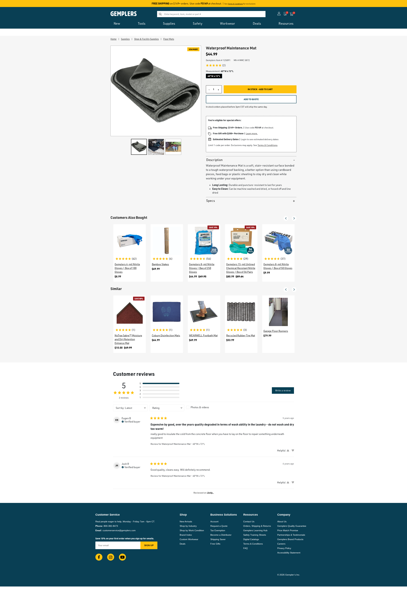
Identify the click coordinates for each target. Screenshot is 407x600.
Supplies (125, 39)
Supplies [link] (169, 23)
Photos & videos (200, 407)
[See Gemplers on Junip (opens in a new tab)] (210, 492)
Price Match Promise (287, 530)
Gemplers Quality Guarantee (291, 526)
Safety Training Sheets (254, 535)
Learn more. (252, 133)
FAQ (245, 548)
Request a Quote (219, 526)
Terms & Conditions (235, 4)
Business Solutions (223, 514)
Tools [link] (141, 23)
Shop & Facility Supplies (146, 39)
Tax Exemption (217, 530)
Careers (281, 543)
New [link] (117, 23)
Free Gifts (215, 543)
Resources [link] (286, 23)
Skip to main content (14, 4)
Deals (182, 543)
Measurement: (220, 71)
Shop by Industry (188, 526)
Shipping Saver (218, 539)
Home (113, 39)
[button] (285, 218)
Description (214, 160)
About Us (281, 521)
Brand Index (186, 535)
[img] (131, 421)
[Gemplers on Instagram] (110, 557)
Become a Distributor (220, 535)
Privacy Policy (284, 548)
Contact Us (248, 521)
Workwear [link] (227, 23)
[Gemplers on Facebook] (98, 557)
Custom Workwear (189, 539)
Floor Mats (168, 39)
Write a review (283, 390)
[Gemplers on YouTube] (122, 557)
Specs (210, 201)
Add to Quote (251, 99)
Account (214, 521)
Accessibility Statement (288, 552)
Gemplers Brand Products (290, 539)
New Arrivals (186, 521)
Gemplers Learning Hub (255, 530)
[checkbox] (203, 407)
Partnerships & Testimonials (291, 535)
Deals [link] (257, 23)
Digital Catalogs (251, 539)
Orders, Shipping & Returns (257, 526)
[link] (216, 65)
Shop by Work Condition (192, 530)
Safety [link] (197, 23)
